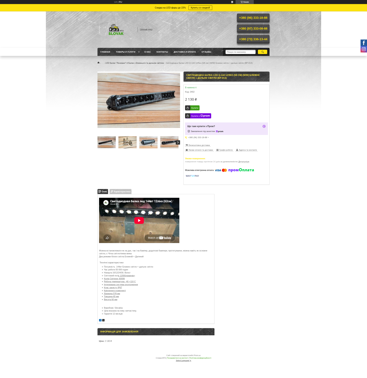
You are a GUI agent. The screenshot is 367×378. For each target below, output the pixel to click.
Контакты (162, 52)
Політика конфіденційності (200, 358)
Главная (105, 52)
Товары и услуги (125, 52)
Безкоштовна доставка (199, 145)
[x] (103, 320)
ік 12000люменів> (126, 275)
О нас (147, 52)
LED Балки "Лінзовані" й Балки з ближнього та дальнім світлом (134, 63)
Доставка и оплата (185, 52)
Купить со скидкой (200, 7)
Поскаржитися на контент (177, 358)
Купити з (195, 116)
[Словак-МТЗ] (116, 30)
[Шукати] (262, 52)
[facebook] (100, 320)
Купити (194, 108)
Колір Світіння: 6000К (114, 278)
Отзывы (206, 52)
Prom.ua (197, 355)
